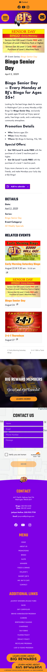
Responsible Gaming (23, 622)
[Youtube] (23, 7)
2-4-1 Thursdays (14, 336)
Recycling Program (23, 643)
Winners (23, 563)
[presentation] (22, 250)
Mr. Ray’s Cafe (23, 580)
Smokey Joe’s (23, 576)
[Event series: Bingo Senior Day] (17, 304)
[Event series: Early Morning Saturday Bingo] (7, 272)
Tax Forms (23, 630)
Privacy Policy (24, 639)
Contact (23, 584)
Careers (23, 618)
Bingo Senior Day (13, 218)
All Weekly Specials (14, 226)
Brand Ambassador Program (23, 613)
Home (23, 542)
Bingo (23, 555)
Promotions (23, 550)
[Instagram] (27, 7)
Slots (23, 559)
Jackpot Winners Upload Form (23, 601)
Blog (23, 605)
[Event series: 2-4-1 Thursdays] (17, 339)
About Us (23, 546)
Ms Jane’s (23, 572)
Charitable (23, 626)
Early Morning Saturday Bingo (22, 264)
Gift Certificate (23, 609)
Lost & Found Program (23, 647)
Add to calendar (18, 186)
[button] (5, 18)
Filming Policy (24, 635)
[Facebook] (19, 7)
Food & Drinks (24, 567)
